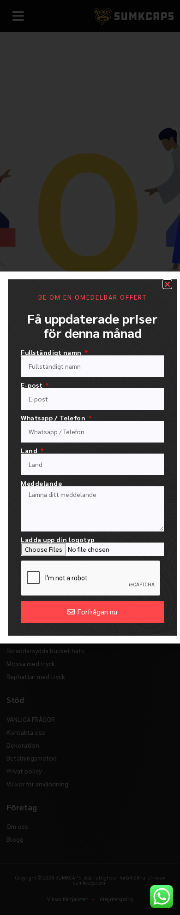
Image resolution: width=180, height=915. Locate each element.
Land (30, 450)
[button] (167, 284)
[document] (90, 457)
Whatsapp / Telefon (54, 417)
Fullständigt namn (52, 352)
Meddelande (41, 483)
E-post (32, 385)
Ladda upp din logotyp (58, 539)
